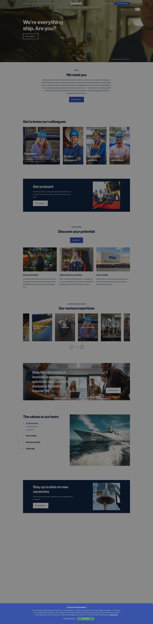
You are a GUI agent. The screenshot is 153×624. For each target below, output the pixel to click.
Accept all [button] (85, 618)
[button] (51, 618)
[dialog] (76, 613)
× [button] (152, 604)
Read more (114, 615)
